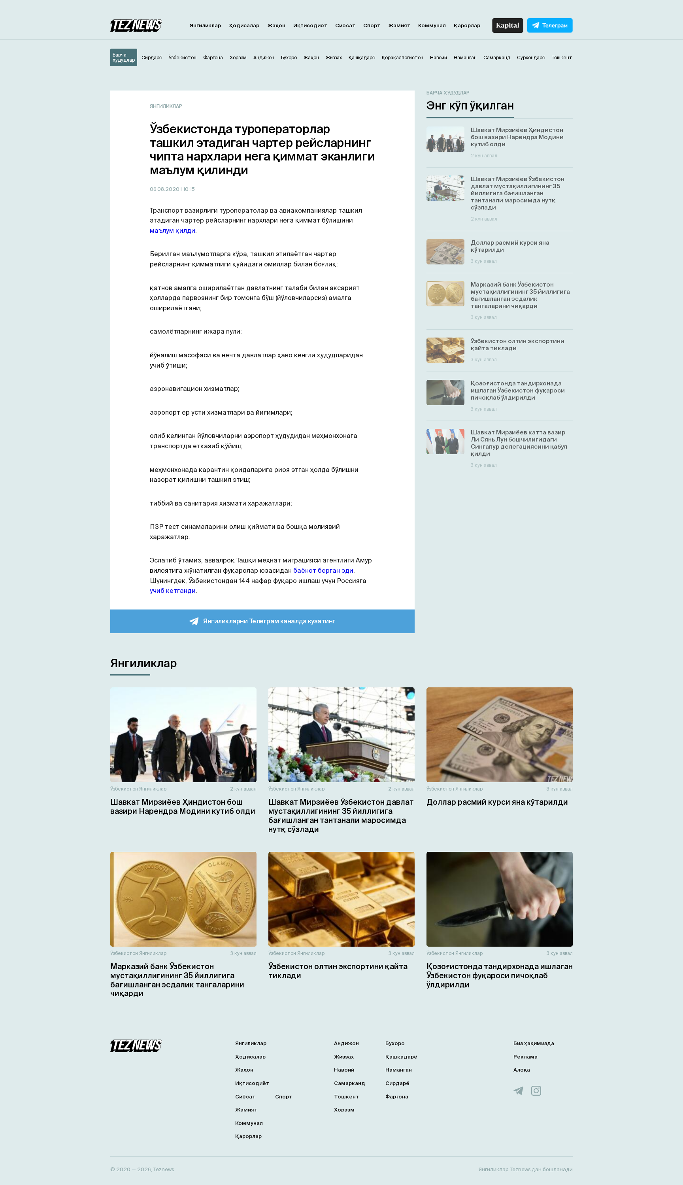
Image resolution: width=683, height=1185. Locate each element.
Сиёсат (345, 25)
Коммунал (432, 25)
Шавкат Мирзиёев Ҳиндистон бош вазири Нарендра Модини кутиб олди (182, 806)
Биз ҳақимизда (533, 1043)
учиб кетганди (173, 590)
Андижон (346, 1043)
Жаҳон (276, 25)
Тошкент (346, 1097)
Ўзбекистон (124, 788)
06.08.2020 (165, 189)
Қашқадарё (401, 1057)
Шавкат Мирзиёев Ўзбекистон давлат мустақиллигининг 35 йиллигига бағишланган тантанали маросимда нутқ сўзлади (341, 815)
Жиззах (344, 1057)
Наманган (398, 1070)
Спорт (371, 25)
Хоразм (344, 1110)
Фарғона (396, 1097)
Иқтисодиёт (310, 25)
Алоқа (521, 1070)
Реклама (525, 1057)
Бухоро (395, 1043)
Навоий (344, 1070)
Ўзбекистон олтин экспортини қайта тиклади (338, 971)
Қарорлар (467, 25)
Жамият (399, 25)
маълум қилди (172, 230)
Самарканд (349, 1083)
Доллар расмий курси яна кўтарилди (497, 802)
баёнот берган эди (323, 570)
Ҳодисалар (244, 25)
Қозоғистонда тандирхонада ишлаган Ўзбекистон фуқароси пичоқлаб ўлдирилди (499, 975)
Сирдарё (397, 1083)
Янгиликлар (205, 25)
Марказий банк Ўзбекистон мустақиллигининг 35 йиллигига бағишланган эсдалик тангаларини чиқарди (177, 980)
